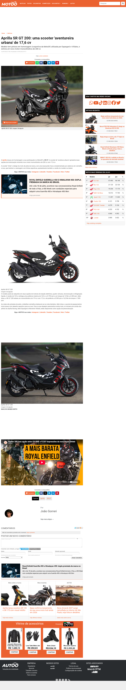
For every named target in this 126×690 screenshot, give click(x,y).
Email (29, 551)
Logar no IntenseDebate (24, 549)
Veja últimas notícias (36, 617)
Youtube (49, 172)
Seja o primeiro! (31, 532)
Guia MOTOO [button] (56, 3)
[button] (30, 62)
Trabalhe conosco (31, 670)
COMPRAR (14, 652)
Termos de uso (73, 666)
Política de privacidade (73, 668)
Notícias (23, 3)
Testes (29, 3)
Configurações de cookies (73, 670)
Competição (46, 3)
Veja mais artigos (46, 519)
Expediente (31, 666)
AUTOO (72, 3)
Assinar (3, 557)
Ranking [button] (65, 3)
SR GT (49, 498)
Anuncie (31, 668)
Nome (2, 551)
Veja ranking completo (94, 223)
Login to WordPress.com (35, 549)
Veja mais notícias (8, 617)
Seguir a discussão (81, 528)
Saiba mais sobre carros (64, 617)
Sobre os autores (31, 673)
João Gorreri (43, 56)
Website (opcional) (60, 551)
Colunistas (37, 3)
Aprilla (42, 498)
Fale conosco (31, 675)
